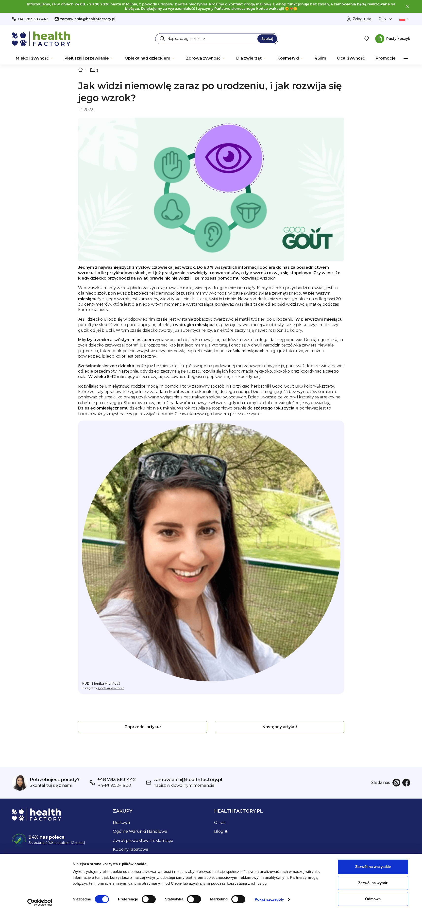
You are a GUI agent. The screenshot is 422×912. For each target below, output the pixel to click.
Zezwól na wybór (373, 883)
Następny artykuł (279, 726)
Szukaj (267, 38)
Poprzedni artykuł (143, 726)
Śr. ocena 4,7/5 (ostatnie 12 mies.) (57, 842)
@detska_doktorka (111, 688)
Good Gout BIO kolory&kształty (303, 386)
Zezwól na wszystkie (373, 867)
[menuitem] (35, 58)
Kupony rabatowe (130, 849)
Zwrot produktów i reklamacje (143, 840)
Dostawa (121, 822)
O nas (219, 822)
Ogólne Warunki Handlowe (140, 831)
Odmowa (373, 899)
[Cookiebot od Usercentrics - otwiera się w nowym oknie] (39, 902)
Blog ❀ (221, 831)
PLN (383, 19)
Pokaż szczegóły (269, 899)
